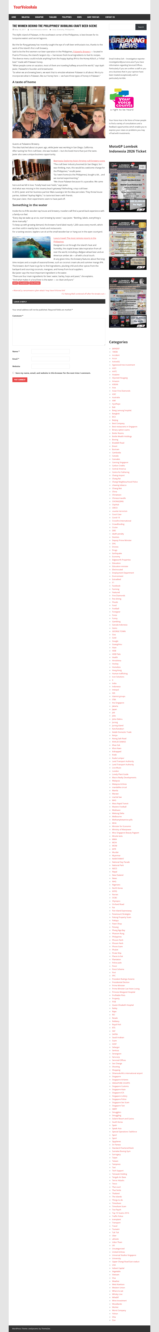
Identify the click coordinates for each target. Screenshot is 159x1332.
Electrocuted (117, 569)
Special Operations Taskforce (124, 1131)
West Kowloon (118, 1284)
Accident (115, 355)
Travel (114, 1226)
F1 (113, 582)
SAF (113, 1031)
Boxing (115, 439)
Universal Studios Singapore (124, 1255)
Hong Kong (117, 670)
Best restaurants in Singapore (124, 426)
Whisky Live (117, 1294)
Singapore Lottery (119, 1096)
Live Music (116, 767)
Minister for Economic (121, 826)
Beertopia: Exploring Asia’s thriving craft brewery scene (79, 160)
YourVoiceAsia (25, 7)
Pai (113, 907)
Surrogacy (116, 1154)
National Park (118, 865)
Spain (114, 1125)
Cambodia (116, 452)
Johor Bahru (117, 719)
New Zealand (117, 875)
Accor (114, 358)
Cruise (115, 527)
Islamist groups (118, 696)
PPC (114, 975)
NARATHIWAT (118, 858)
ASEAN (115, 384)
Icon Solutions (118, 676)
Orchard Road (118, 904)
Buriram (115, 449)
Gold (114, 637)
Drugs (114, 550)
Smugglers (116, 1112)
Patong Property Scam (121, 917)
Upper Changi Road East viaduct (125, 1261)
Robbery (115, 1021)
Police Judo (117, 962)
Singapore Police (119, 1099)
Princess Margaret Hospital (123, 992)
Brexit (114, 446)
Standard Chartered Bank (123, 1148)
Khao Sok (116, 745)
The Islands (117, 1196)
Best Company (118, 423)
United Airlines (118, 1252)
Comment (17, 316)
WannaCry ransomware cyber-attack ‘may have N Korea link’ (39, 290)
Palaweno (23, 283)
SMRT (114, 1109)
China (114, 491)
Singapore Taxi (118, 1105)
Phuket (115, 949)
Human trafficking (120, 673)
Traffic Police (117, 1216)
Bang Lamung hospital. (122, 410)
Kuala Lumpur (118, 758)
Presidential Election (120, 982)
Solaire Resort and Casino (123, 1118)
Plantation (116, 959)
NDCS (114, 868)
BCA (114, 417)
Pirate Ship (116, 953)
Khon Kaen (116, 748)
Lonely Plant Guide (120, 774)
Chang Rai (116, 478)
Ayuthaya (116, 404)
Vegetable (116, 1271)
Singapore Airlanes (120, 1079)
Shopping (116, 1070)
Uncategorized (118, 1248)
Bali (113, 407)
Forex (114, 615)
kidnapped (116, 751)
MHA (114, 823)
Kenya (114, 735)
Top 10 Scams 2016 (120, 1213)
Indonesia (116, 686)
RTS (113, 1027)
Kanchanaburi (118, 728)
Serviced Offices (119, 1060)
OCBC (114, 897)
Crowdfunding (118, 524)
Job (113, 712)
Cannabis (116, 459)
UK (113, 1245)
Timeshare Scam (119, 1206)
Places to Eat (117, 956)
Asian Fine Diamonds (121, 391)
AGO (114, 368)
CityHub (115, 504)
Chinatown (116, 495)
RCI (113, 1014)
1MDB (115, 352)
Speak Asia (116, 1128)
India (114, 683)
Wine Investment (119, 1300)
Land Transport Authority (123, 761)
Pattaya (115, 920)
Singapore (39, 17)
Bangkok (116, 413)
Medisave (116, 810)
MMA (114, 839)
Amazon (115, 381)
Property (116, 998)
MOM (114, 845)
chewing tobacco (119, 485)
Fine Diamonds (118, 595)
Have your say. (93, 17)
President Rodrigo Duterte (123, 979)
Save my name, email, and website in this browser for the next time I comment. (53, 373)
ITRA (114, 699)
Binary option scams (121, 430)
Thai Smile (116, 1190)
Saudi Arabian (118, 1037)
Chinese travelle (119, 498)
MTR (114, 849)
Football (115, 608)
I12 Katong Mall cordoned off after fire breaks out (83, 293)
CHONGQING (118, 501)
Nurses (115, 894)
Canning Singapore (120, 462)
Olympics (116, 901)
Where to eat (117, 1291)
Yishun (115, 1313)
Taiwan (115, 1161)
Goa (114, 634)
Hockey (115, 663)
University (116, 1258)
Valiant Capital (118, 1268)
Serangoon (116, 1053)
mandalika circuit (119, 787)
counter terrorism (119, 511)
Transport (116, 1222)
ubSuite (115, 1239)
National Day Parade (121, 862)
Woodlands (117, 1304)
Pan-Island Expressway (122, 910)
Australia (116, 397)
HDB (114, 650)
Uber (114, 1235)
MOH (114, 842)
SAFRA (115, 1034)
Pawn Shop (117, 923)
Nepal (114, 871)
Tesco (114, 1183)
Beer (15, 283)
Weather (115, 1281)
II (112, 680)
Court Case (116, 514)
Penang (115, 927)
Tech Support (117, 1170)
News (79, 17)
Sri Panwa (116, 1144)
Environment (117, 576)
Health (115, 657)
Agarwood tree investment (123, 365)
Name (16, 351)
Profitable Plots (118, 995)
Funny (115, 618)
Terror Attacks (118, 1180)
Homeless (116, 667)
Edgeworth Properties (121, 559)
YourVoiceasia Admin (39, 29)
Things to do (117, 1200)
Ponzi (114, 966)
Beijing (115, 420)
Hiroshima (116, 660)
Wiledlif (115, 1297)
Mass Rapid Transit (120, 803)
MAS (114, 800)
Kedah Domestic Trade (121, 732)
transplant (116, 1219)
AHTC (114, 371)
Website (16, 366)
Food (114, 605)
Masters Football (119, 806)
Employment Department (123, 572)
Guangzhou (117, 644)
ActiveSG (116, 361)
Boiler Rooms (118, 433)
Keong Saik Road (119, 738)
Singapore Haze (118, 1089)
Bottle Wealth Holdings (122, 436)
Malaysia (25, 17)
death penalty (118, 534)
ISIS (113, 693)
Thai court (116, 1187)
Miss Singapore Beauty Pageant (125, 832)
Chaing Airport (118, 475)
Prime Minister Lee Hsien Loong (125, 988)
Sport (114, 1135)
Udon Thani (117, 1242)
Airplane (115, 374)
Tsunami (115, 1229)
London (115, 771)
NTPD (114, 891)
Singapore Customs (120, 1086)
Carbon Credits (118, 465)
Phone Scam (117, 946)
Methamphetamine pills (122, 819)
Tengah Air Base (119, 1177)
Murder (115, 852)
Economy (60, 29)
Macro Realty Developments (124, 777)
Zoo (114, 1320)
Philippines (67, 17)
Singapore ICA (118, 1092)
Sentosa (115, 1050)
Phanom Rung (118, 933)
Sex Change (117, 1063)
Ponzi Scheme (118, 969)
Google (115, 641)
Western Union (118, 1287)
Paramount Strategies (121, 914)
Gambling (116, 621)
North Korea (117, 888)
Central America (119, 469)
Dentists (115, 537)
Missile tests (117, 836)
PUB (114, 1001)
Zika (114, 1317)
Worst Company (119, 1310)
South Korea (117, 1122)
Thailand (53, 17)
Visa (114, 1278)
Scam (114, 1040)
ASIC (114, 394)
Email (15, 359)
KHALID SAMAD (119, 741)
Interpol (115, 689)
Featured (116, 592)
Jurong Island (117, 725)
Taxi (114, 1167)
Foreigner (116, 611)
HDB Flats (116, 654)
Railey (114, 1008)
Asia (54, 29)
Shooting (116, 1066)
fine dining (116, 598)
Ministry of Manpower (121, 829)
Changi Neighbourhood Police (125, 482)
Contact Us (110, 17)
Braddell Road (118, 443)
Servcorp (116, 1057)
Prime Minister (118, 985)
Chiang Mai (117, 488)
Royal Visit (116, 1024)
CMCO (115, 508)
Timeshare (116, 1203)
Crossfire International (121, 521)
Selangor (116, 1047)
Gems (114, 628)
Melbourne (117, 816)
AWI (114, 400)
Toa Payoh (116, 1209)
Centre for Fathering (120, 472)
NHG (114, 881)
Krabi (114, 754)
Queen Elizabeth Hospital (123, 1005)
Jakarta (115, 706)
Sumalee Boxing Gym (121, 1151)
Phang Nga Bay (118, 930)
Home (14, 17)
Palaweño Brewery (82, 51)
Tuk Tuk (115, 1232)
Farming (115, 589)
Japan (114, 709)
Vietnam (115, 1274)
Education (116, 563)
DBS (114, 530)
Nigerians (116, 884)
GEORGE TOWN (119, 631)
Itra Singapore (118, 702)
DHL (114, 543)
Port (114, 972)
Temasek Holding (119, 1174)
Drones (115, 546)
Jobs (114, 715)
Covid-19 (116, 517)
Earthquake (117, 553)
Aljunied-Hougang (120, 378)
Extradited (116, 579)
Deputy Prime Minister (122, 540)
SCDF (114, 1044)
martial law (117, 797)
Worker (115, 1307)
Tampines (116, 1164)
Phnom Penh (117, 940)
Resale (115, 1018)
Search (141, 27)
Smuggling (116, 1115)
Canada (115, 456)
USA (114, 1265)
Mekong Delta (118, 813)
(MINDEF (116, 348)
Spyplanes (116, 1141)
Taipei (114, 1157)
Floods (115, 602)
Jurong (115, 722)
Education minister (120, 566)
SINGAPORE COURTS (121, 1083)
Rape (114, 1011)
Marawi (115, 793)
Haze (114, 647)
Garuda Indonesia (119, 624)
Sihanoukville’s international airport (127, 1073)
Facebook (116, 585)
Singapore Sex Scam (120, 1102)
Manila (115, 790)
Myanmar (116, 855)
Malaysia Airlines (119, 784)
